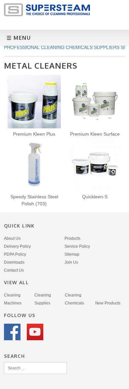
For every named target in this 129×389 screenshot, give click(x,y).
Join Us (71, 262)
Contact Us (14, 270)
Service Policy (77, 246)
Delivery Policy (17, 246)
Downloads (14, 262)
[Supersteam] (47, 14)
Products (72, 238)
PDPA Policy (15, 254)
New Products (107, 303)
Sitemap (71, 254)
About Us (12, 238)
